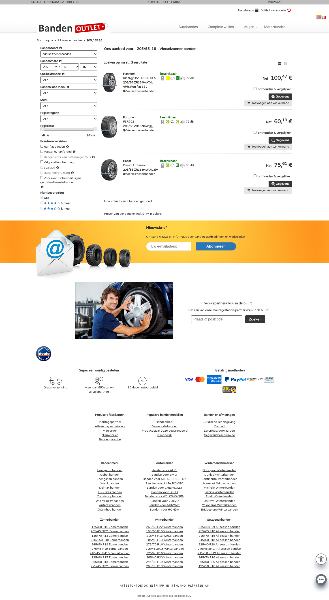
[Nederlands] (319, 17)
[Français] (324, 17)
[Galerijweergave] (286, 64)
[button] (321, 558)
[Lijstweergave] (279, 64)
